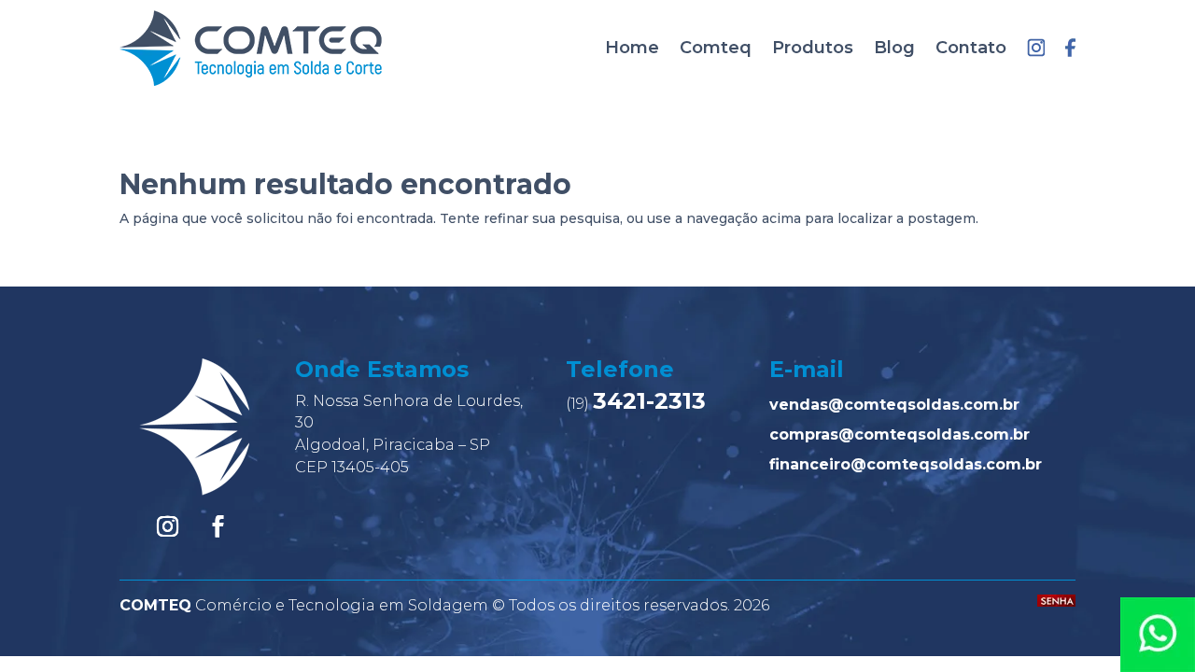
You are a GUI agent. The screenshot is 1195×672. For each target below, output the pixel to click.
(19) (636, 404)
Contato (970, 47)
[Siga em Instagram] (168, 526)
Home (632, 47)
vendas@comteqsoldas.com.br (894, 404)
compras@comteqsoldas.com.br (899, 434)
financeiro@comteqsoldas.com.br (905, 464)
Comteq (716, 47)
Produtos (812, 47)
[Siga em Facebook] (218, 526)
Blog (894, 47)
